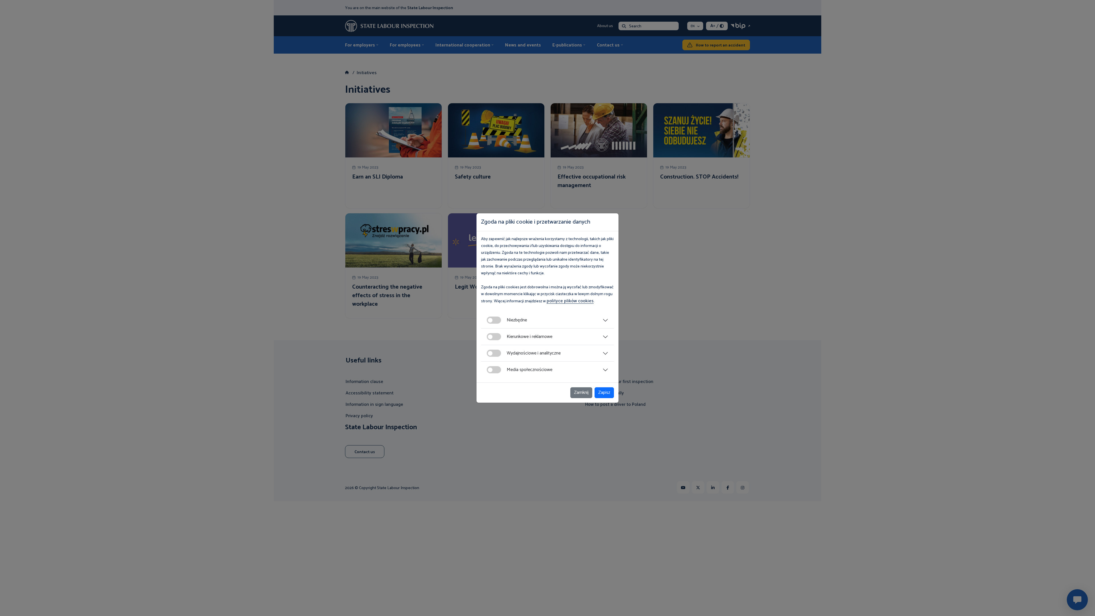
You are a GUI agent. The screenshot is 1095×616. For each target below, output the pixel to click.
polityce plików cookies (570, 301)
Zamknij (581, 392)
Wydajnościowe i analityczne (534, 353)
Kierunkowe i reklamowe (529, 337)
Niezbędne (517, 320)
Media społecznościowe (529, 370)
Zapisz (604, 392)
